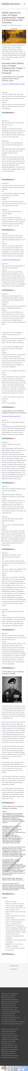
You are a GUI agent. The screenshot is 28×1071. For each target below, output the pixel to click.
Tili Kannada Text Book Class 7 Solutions (9, 1047)
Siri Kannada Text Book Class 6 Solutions (9, 1055)
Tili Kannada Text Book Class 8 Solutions (9, 1037)
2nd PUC (12, 1069)
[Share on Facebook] (1, 537)
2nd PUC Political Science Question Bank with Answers (12, 1023)
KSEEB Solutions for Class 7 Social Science (9, 1039)
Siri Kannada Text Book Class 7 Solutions (9, 1045)
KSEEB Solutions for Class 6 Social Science (9, 1049)
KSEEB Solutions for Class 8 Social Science (9, 1029)
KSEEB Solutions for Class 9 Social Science (9, 993)
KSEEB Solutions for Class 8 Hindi (8, 1033)
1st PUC (8, 1069)
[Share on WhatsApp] (1, 530)
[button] (14, 1068)
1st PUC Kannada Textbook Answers (8, 1013)
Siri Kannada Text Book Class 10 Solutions (9, 1007)
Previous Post (14, 965)
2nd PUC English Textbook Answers (8, 1019)
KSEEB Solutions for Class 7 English (8, 1041)
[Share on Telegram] (1, 534)
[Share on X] (1, 540)
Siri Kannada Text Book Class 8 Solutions (9, 1035)
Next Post (14, 969)
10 (5, 1069)
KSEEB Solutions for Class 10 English (8, 1003)
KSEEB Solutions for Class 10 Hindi (8, 1005)
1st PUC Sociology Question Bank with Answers (10, 1017)
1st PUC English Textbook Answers (8, 1015)
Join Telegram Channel (21, 1069)
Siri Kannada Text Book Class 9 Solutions (9, 999)
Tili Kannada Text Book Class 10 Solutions (9, 1009)
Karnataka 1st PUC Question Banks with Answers (10, 1011)
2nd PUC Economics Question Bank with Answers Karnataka (13, 1021)
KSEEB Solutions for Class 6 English (8, 1051)
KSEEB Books (15, 1069)
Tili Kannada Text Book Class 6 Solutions (9, 1057)
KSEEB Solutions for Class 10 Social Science (10, 1001)
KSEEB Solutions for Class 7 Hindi (8, 1043)
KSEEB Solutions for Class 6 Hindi (8, 1053)
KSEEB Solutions (10, 3)
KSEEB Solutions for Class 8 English (8, 1031)
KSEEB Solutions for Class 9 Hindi (8, 997)
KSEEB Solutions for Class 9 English (8, 995)
